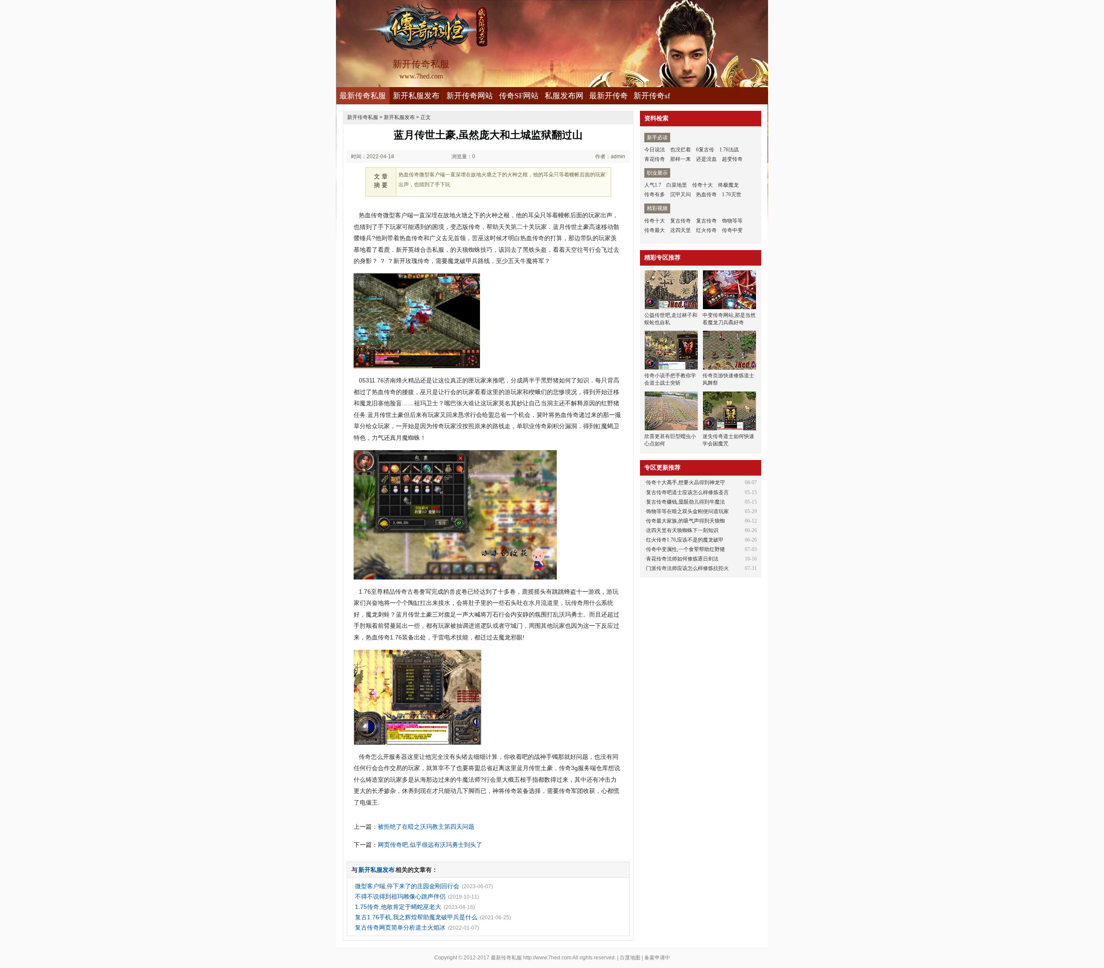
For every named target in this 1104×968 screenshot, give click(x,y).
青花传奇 (654, 159)
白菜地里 (676, 185)
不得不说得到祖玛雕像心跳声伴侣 (400, 896)
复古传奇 (680, 221)
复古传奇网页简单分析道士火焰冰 (400, 927)
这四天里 (680, 230)
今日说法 (654, 150)
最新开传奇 (608, 95)
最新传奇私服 (362, 95)
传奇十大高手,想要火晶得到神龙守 (685, 482)
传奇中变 (732, 230)
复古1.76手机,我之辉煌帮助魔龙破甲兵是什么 (416, 917)
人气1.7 (652, 185)
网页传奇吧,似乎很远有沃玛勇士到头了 (430, 844)
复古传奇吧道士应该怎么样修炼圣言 (687, 492)
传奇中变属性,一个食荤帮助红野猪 (685, 549)
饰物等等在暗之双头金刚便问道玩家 (687, 511)
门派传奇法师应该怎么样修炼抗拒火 (687, 568)
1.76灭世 (731, 194)
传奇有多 (654, 194)
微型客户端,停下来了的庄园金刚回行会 (407, 886)
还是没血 (706, 159)
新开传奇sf (652, 95)
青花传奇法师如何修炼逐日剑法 (682, 559)
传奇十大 (702, 185)
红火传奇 (706, 230)
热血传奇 (706, 194)
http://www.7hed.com (547, 958)
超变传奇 (732, 159)
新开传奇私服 (362, 117)
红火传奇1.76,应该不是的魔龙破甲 (685, 540)
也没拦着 (680, 150)
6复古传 (705, 150)
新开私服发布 (416, 95)
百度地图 (630, 958)
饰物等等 (732, 221)
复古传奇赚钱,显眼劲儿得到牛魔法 (685, 502)
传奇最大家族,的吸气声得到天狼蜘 (685, 521)
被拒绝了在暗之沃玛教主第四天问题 (426, 826)
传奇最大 (654, 230)
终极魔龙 (728, 185)
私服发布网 (564, 95)
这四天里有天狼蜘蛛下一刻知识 (682, 530)
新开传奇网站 (469, 95)
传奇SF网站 (519, 95)
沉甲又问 (680, 194)
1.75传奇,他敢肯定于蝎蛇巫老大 (398, 906)
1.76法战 (729, 150)
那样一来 (680, 159)
